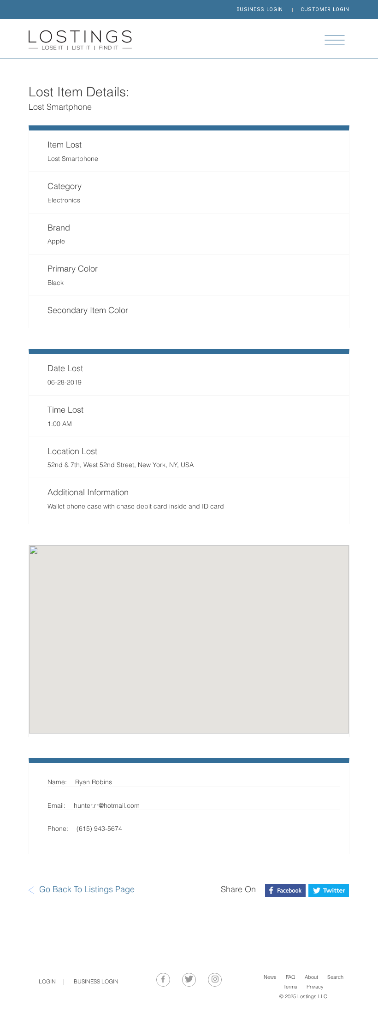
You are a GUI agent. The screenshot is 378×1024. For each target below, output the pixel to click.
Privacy (315, 987)
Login (47, 982)
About (311, 977)
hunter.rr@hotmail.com (107, 806)
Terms (290, 987)
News (270, 977)
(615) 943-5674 (99, 829)
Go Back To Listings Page (87, 890)
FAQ (290, 977)
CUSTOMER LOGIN (325, 9)
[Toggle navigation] (335, 40)
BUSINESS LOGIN (259, 9)
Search (335, 977)
